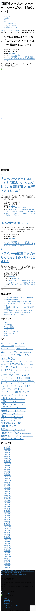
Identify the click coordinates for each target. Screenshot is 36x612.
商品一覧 (7, 16)
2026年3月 (7, 454)
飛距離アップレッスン (16, 284)
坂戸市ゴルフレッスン (12, 404)
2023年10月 (7, 499)
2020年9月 (7, 541)
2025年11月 (7, 462)
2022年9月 (7, 510)
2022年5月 (7, 515)
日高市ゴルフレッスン (19, 418)
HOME (6, 598)
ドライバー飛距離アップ (12, 59)
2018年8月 (7, 562)
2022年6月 (7, 514)
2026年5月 (7, 451)
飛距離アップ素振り (12, 215)
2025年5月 (7, 467)
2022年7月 (7, 512)
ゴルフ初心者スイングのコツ (13, 361)
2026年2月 (7, 456)
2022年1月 (7, 523)
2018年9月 (7, 560)
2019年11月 (7, 547)
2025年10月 (7, 463)
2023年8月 (7, 502)
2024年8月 (7, 484)
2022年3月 (7, 519)
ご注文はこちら (5, 593)
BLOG (6, 22)
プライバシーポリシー (11, 607)
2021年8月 (7, 530)
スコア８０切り (28, 367)
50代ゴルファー (7, 343)
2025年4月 (7, 469)
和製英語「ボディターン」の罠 (14, 314)
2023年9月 (7, 501)
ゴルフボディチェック (5, 355)
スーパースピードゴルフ (26, 57)
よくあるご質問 (9, 328)
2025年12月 (7, 460)
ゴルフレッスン (12, 209)
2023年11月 (7, 497)
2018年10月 (7, 558)
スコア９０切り (8, 370)
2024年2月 (7, 493)
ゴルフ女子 (29, 361)
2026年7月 (7, 449)
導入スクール (8, 20)
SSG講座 (7, 18)
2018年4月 (7, 567)
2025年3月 (7, 471)
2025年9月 (7, 465)
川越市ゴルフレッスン (12, 416)
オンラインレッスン (8, 349)
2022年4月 (7, 517)
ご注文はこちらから (10, 27)
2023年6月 (7, 506)
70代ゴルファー (7, 346)
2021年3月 (7, 536)
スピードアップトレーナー (24, 370)
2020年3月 (7, 545)
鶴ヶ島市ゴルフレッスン (12, 438)
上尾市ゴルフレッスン (13, 398)
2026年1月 (7, 458)
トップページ (5, 30)
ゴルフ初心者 (8, 358)
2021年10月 (7, 528)
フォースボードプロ (6, 395)
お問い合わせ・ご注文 (11, 605)
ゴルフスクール (10, 351)
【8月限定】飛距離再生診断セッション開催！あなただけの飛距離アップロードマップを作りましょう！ (19, 303)
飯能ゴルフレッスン (26, 433)
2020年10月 (7, 539)
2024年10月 (7, 480)
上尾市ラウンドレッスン (13, 401)
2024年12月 (7, 476)
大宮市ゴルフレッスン (12, 413)
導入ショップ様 (9, 333)
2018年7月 (7, 564)
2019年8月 (7, 551)
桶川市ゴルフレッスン (11, 423)
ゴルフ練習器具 (12, 57)
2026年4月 (7, 452)
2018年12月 (7, 556)
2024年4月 (7, 491)
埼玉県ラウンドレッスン (13, 410)
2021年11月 (7, 527)
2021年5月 (7, 534)
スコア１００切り (10, 367)
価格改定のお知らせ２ (15, 222)
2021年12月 (7, 525)
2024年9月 (7, 482)
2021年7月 (7, 532)
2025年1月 (7, 475)
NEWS (14, 240)
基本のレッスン (9, 329)
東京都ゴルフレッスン (8, 420)
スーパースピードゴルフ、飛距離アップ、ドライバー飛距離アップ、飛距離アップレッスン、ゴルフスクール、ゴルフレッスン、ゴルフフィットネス (18, 382)
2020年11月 (7, 538)
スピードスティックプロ (8, 372)
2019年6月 (7, 552)
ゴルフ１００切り (28, 364)
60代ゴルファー (21, 343)
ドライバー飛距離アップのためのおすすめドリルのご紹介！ (18, 257)
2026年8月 (7, 447)
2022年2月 (7, 521)
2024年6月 (7, 488)
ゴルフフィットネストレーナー (27, 352)
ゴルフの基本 (12, 25)
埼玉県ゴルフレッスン (13, 407)
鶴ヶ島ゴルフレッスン (28, 436)
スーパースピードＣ (24, 242)
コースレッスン (24, 348)
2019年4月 (7, 554)
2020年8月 (7, 543)
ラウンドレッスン (21, 395)
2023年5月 (7, 508)
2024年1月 (7, 495)
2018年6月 (7, 565)
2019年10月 (7, 549)
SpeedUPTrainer (20, 346)
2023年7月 (7, 504)
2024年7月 (7, 486)
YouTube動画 (8, 324)
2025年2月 (7, 473)
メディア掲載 (15, 30)
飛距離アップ (12, 23)
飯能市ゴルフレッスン (11, 435)
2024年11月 (7, 478)
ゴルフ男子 (3, 364)
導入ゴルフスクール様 (19, 208)
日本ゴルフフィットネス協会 (7, 418)
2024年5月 (7, 489)
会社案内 (7, 603)
